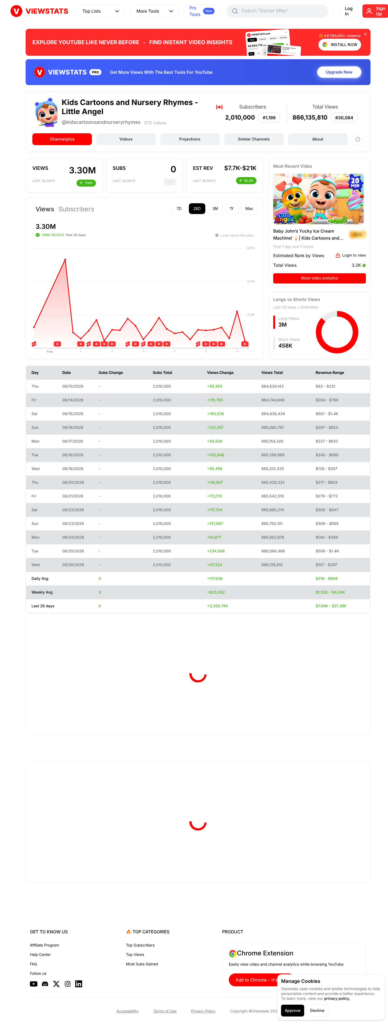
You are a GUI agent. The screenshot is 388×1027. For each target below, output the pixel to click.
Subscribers (76, 209)
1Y (232, 208)
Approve (292, 1010)
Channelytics (62, 139)
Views (45, 209)
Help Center (40, 954)
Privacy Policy (203, 1011)
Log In (349, 11)
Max (249, 208)
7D (179, 208)
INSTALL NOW (344, 44)
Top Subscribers (140, 945)
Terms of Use (164, 1011)
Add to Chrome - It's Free (261, 980)
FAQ (33, 964)
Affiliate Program (44, 945)
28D (197, 208)
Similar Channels (254, 139)
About (317, 139)
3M (215, 208)
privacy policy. (337, 998)
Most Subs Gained (142, 964)
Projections (189, 139)
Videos (126, 139)
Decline (317, 1010)
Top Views (135, 954)
